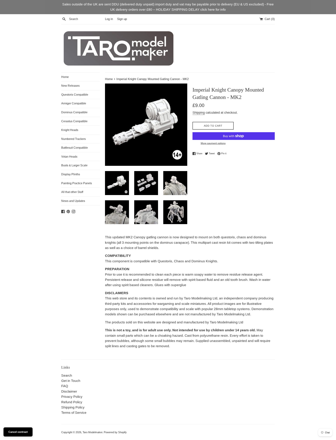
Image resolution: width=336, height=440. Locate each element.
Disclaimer (69, 391)
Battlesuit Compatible (74, 147)
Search (66, 375)
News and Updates (73, 200)
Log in (109, 19)
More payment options (213, 143)
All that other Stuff (72, 191)
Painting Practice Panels (76, 183)
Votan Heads (69, 156)
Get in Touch (70, 381)
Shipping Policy (73, 407)
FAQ (64, 386)
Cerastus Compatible (74, 121)
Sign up (122, 19)
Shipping (198, 112)
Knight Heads (69, 130)
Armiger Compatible (73, 103)
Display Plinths (70, 174)
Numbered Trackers (73, 138)
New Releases (70, 85)
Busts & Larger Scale (74, 165)
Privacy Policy (71, 397)
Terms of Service (73, 412)
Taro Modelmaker (92, 432)
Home (65, 76)
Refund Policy (71, 402)
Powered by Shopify (115, 432)
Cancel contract (18, 431)
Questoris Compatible (74, 94)
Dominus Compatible (74, 112)
